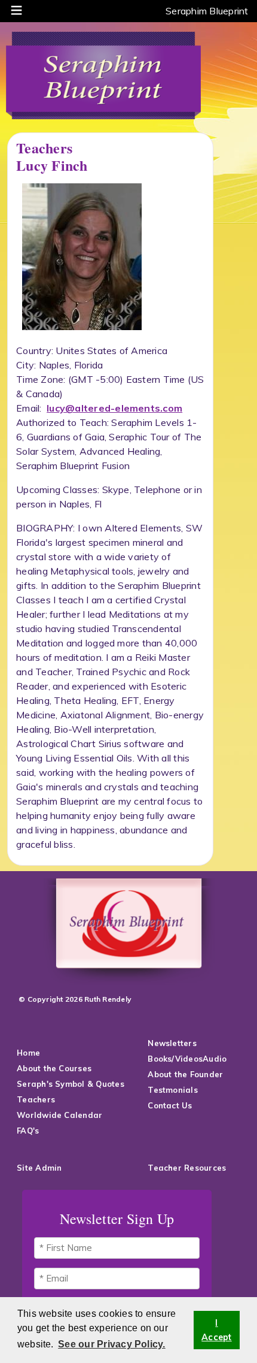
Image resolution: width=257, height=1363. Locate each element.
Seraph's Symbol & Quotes (72, 1084)
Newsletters (172, 1043)
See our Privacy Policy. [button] (112, 1344)
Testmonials (173, 1090)
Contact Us (171, 1105)
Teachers (36, 1099)
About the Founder (185, 1074)
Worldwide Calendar (59, 1115)
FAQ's (29, 1130)
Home (28, 1052)
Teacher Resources (187, 1167)
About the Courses (54, 1068)
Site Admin (39, 1167)
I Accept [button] (216, 1330)
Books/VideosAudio (187, 1058)
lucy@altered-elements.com (114, 408)
